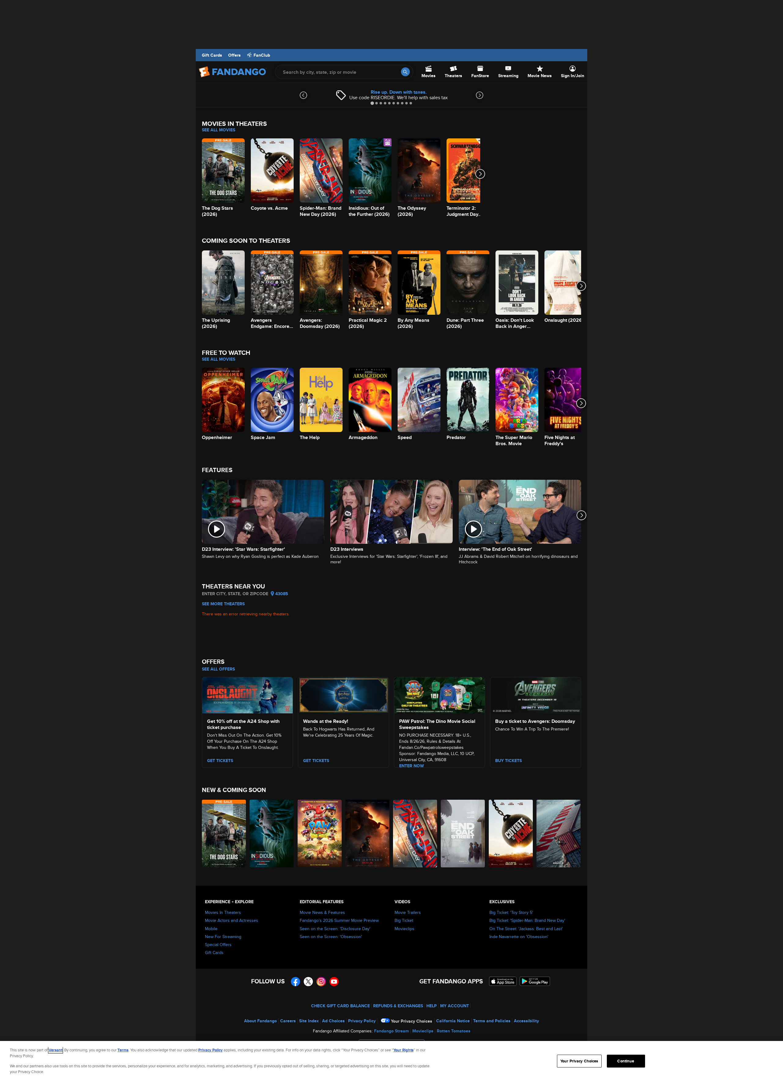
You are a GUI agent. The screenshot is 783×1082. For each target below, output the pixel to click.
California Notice (453, 1021)
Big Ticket (404, 920)
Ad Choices (333, 1021)
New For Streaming (223, 937)
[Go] (405, 71)
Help (431, 1006)
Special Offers (218, 944)
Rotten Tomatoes (453, 1031)
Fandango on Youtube (334, 981)
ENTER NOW (411, 766)
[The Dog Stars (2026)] (224, 833)
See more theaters (223, 604)
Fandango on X (308, 981)
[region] (391, 1061)
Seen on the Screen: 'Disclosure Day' (335, 929)
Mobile (211, 929)
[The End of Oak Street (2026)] (463, 833)
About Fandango (260, 1021)
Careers (288, 1021)
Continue (625, 1061)
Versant (55, 1050)
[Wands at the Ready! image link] (343, 694)
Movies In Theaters (223, 912)
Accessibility (526, 1021)
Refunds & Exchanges (398, 1006)
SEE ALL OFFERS (218, 669)
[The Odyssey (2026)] (367, 833)
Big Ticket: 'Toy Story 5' (511, 912)
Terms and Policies (491, 1021)
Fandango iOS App (503, 981)
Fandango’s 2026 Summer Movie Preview (339, 920)
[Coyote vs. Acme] (511, 833)
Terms (122, 1050)
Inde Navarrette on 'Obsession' (518, 937)
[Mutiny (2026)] (558, 833)
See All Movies (218, 130)
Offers (234, 55)
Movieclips (404, 929)
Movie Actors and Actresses (231, 920)
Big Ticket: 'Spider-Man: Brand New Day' (527, 920)
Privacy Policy (362, 1021)
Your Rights (403, 1050)
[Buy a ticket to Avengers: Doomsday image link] (535, 694)
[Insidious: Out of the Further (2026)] (272, 833)
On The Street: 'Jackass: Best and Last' (526, 929)
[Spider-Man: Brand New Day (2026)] (415, 833)
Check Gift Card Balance (340, 1006)
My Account (454, 1006)
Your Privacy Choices (411, 1021)
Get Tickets (316, 760)
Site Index (309, 1021)
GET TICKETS (220, 760)
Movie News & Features (322, 912)
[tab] (372, 103)
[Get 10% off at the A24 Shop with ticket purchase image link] (247, 694)
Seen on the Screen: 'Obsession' (331, 937)
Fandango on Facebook (295, 981)
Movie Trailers (408, 912)
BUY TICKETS (508, 760)
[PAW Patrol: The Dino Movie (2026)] (320, 833)
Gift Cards (212, 55)
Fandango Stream (391, 1031)
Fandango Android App (535, 981)
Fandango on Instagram (321, 981)
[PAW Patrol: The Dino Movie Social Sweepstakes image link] (439, 694)
